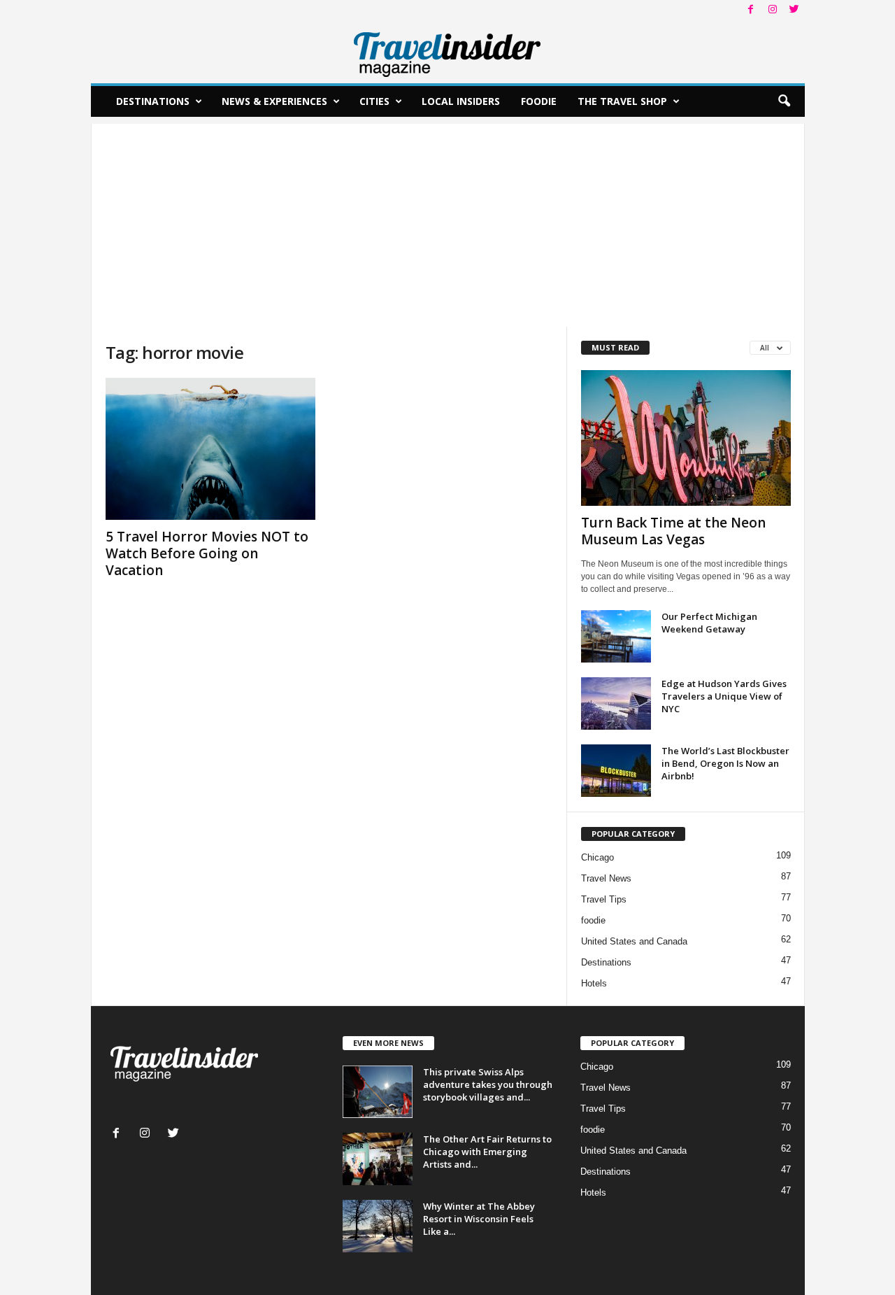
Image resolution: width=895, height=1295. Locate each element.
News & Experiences (274, 101)
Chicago (597, 857)
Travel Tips (603, 899)
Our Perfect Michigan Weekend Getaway (709, 622)
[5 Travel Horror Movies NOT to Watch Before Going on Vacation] (210, 449)
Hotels (594, 983)
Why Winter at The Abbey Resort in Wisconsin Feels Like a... (479, 1219)
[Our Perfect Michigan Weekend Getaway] (616, 636)
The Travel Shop (622, 101)
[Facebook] (751, 10)
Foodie (539, 101)
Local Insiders (461, 101)
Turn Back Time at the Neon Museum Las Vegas (673, 531)
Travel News (606, 878)
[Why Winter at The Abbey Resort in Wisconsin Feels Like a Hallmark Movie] (378, 1226)
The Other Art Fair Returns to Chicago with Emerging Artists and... (487, 1151)
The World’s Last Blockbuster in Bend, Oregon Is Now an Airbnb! (725, 763)
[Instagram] (772, 10)
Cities (374, 101)
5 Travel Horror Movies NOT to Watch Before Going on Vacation (207, 553)
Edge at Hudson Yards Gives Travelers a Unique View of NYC (724, 696)
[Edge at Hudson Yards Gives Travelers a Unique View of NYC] (616, 703)
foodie (593, 920)
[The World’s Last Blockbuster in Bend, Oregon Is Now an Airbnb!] (616, 770)
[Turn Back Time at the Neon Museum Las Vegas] (686, 438)
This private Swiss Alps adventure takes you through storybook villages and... (487, 1084)
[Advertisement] (448, 222)
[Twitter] (794, 10)
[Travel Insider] (448, 51)
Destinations (152, 101)
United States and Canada (634, 941)
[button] (783, 101)
